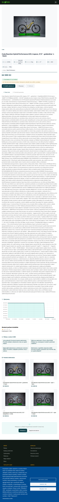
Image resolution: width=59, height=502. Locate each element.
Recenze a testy (35, 453)
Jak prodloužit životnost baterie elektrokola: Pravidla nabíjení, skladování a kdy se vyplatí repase (15, 342)
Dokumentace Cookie (8, 498)
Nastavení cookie (43, 479)
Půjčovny (6, 456)
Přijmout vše (43, 489)
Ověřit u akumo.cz (9, 86)
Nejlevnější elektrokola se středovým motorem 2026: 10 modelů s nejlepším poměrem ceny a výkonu (15, 349)
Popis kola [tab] (7, 92)
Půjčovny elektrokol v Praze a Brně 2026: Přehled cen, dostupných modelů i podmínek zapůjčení (43, 342)
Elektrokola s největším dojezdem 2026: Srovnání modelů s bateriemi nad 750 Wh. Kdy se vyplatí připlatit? (43, 349)
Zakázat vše (43, 484)
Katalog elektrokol (8, 450)
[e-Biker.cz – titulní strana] (6, 2)
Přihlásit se (23, 430)
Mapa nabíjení (7, 458)
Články (5, 448)
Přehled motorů (34, 456)
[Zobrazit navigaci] (55, 2)
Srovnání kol (34, 450)
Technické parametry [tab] (19, 92)
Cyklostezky (7, 453)
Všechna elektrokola (36, 448)
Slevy (5, 461)
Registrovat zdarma (34, 430)
